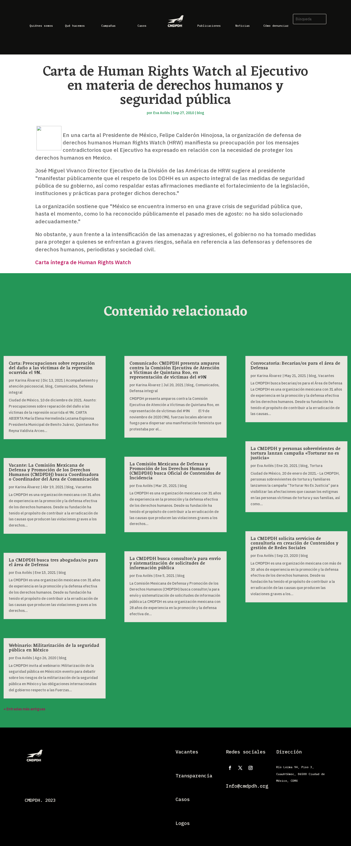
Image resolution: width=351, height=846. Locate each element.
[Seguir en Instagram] (250, 768)
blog (200, 113)
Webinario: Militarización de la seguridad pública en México (54, 647)
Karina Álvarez (27, 380)
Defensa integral (144, 391)
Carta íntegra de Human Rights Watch (83, 262)
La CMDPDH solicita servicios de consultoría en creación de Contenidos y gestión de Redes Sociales (294, 543)
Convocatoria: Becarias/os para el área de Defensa (295, 365)
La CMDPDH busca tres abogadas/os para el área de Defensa (53, 562)
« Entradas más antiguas (24, 709)
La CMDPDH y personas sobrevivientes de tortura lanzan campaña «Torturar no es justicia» (295, 453)
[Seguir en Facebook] (230, 768)
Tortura (316, 465)
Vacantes (83, 487)
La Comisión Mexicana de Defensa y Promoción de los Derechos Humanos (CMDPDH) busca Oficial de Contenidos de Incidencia (175, 471)
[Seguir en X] (240, 768)
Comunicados (65, 386)
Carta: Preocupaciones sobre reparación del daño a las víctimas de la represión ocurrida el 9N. (52, 368)
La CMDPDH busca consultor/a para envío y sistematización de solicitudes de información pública (175, 563)
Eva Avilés (161, 113)
